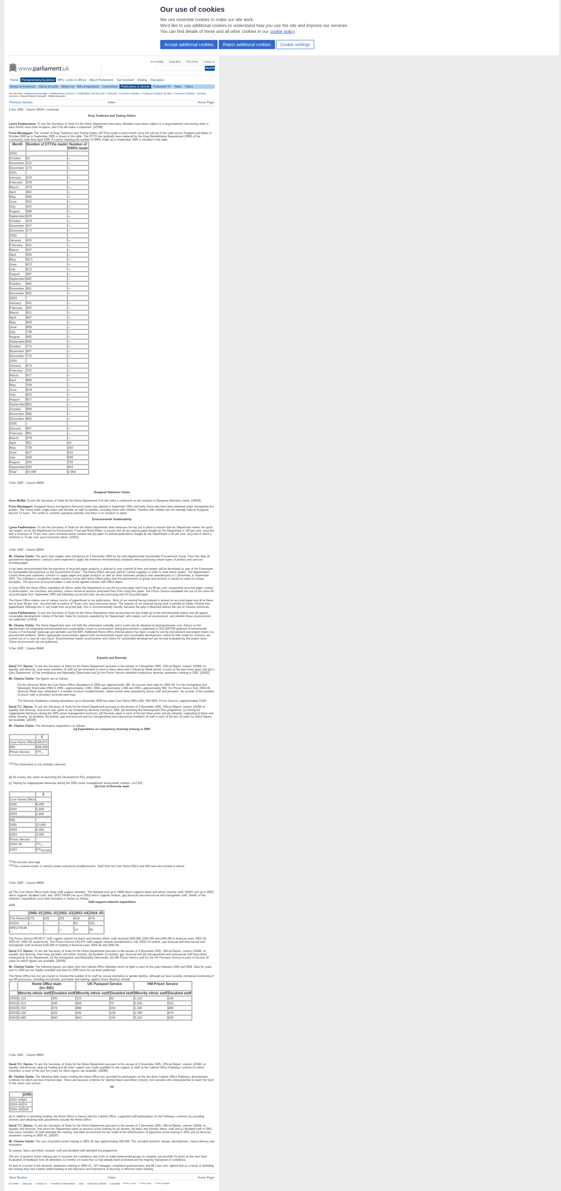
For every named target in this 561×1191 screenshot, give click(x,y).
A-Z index (14, 1183)
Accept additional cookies (188, 44)
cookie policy (282, 31)
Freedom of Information (62, 1183)
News (177, 86)
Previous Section (21, 102)
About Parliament (101, 80)
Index (111, 102)
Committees (110, 86)
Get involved (125, 80)
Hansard (112, 93)
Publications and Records (91, 93)
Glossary (27, 1183)
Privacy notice (129, 1183)
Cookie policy (145, 1183)
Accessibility (157, 61)
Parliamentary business (38, 80)
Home (14, 80)
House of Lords (48, 86)
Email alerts (175, 61)
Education (157, 80)
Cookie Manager (162, 1183)
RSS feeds (192, 61)
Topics (189, 86)
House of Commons (23, 86)
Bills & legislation (88, 86)
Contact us (209, 61)
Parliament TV (162, 86)
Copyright (115, 1183)
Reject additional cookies (247, 44)
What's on (67, 86)
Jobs (81, 1183)
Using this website (96, 1183)
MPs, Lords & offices (72, 80)
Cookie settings (295, 44)
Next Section (18, 1177)
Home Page (206, 102)
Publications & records (135, 86)
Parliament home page (35, 93)
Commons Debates (129, 93)
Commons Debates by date (157, 93)
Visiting (142, 80)
